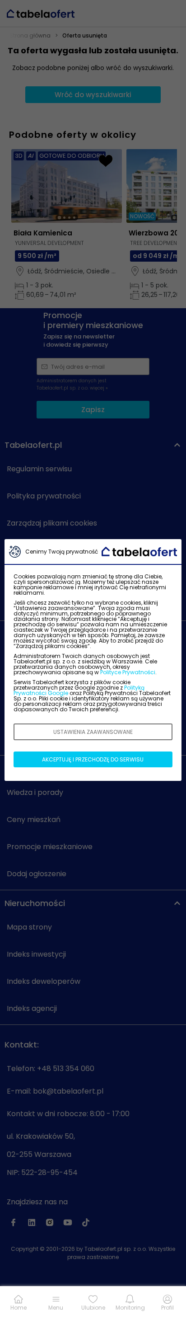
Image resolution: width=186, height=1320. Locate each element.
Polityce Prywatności (127, 672)
